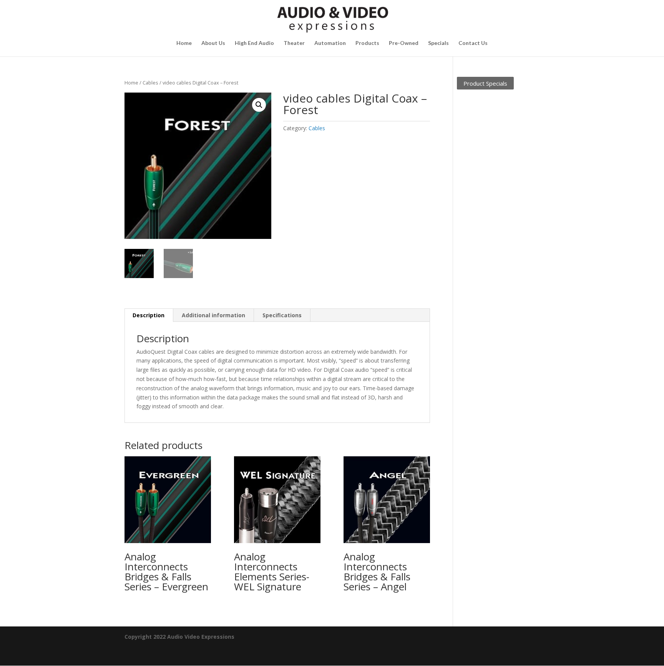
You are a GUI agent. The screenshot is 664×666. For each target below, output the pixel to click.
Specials (438, 43)
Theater (294, 43)
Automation (330, 43)
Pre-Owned (403, 43)
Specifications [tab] (282, 315)
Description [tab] (148, 315)
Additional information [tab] (213, 315)
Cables (150, 82)
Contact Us (473, 43)
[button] (259, 105)
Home (184, 43)
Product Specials (485, 83)
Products (367, 43)
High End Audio (254, 43)
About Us (213, 43)
